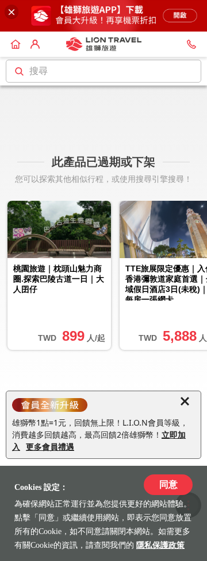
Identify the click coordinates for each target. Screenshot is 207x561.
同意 (168, 484)
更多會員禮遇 (50, 446)
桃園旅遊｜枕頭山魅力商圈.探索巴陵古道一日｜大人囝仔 (58, 279)
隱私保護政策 (160, 545)
